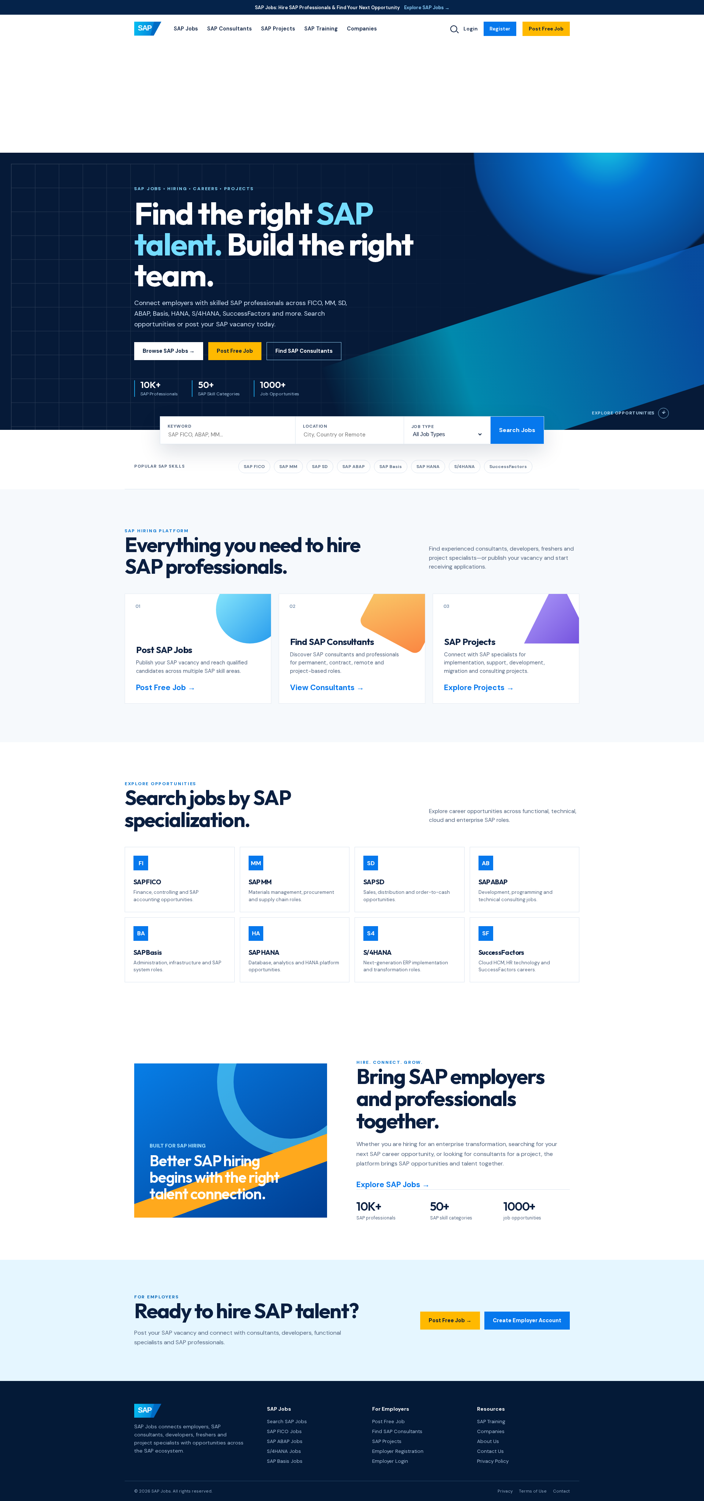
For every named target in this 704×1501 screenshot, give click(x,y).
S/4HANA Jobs (284, 1451)
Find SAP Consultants (304, 351)
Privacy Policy (493, 1461)
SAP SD (320, 466)
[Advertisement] (352, 97)
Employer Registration (397, 1451)
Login (470, 29)
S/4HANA (464, 466)
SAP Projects (278, 28)
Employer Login (390, 1461)
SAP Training (321, 28)
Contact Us (490, 1451)
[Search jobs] (453, 28)
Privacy (505, 1491)
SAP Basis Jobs (284, 1461)
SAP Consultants (229, 28)
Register (499, 29)
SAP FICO (254, 466)
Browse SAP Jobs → (169, 351)
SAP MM (288, 466)
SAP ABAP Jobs (284, 1441)
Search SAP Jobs (287, 1421)
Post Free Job (546, 29)
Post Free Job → (450, 1320)
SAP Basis (391, 466)
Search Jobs (517, 430)
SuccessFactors (508, 466)
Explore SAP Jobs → (427, 7)
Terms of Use (533, 1491)
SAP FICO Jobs (284, 1431)
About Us (488, 1441)
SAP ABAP (353, 466)
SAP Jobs (186, 28)
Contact (561, 1491)
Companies (362, 28)
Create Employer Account (527, 1320)
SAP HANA (428, 466)
